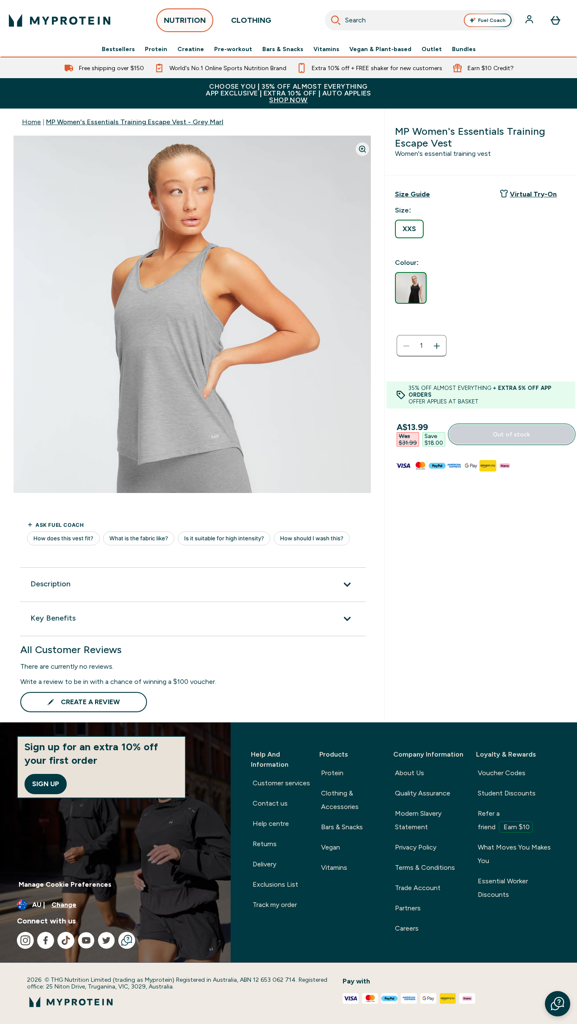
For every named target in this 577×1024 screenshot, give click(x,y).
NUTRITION (185, 20)
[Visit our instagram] (25, 940)
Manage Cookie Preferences (65, 884)
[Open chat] (126, 940)
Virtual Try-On (533, 194)
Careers (407, 928)
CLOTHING (251, 20)
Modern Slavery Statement (418, 820)
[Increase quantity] (436, 346)
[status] (421, 346)
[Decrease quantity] (406, 346)
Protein (156, 49)
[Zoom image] (362, 149)
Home (31, 121)
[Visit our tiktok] (65, 940)
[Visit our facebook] (45, 940)
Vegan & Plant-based (380, 49)
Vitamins (326, 49)
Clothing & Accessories (340, 800)
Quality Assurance (422, 793)
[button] (557, 1003)
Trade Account (418, 887)
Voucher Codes (501, 772)
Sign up (45, 783)
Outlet (432, 49)
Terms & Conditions (425, 867)
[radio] (409, 229)
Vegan (330, 847)
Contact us (270, 803)
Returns (265, 843)
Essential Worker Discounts (503, 887)
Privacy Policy (415, 847)
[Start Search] (336, 20)
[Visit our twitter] (106, 940)
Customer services (281, 783)
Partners (408, 908)
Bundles (464, 49)
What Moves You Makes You (514, 854)
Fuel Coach (492, 20)
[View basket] (555, 20)
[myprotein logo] (59, 20)
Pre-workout (233, 49)
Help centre (271, 823)
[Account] (530, 20)
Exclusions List (275, 884)
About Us (409, 772)
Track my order (275, 904)
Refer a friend (504, 820)
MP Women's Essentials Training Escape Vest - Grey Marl (134, 121)
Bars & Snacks (282, 49)
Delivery (264, 864)
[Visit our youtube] (86, 940)
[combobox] (419, 20)
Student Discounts (507, 793)
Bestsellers (118, 49)
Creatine (190, 49)
